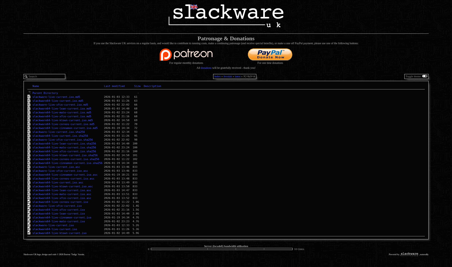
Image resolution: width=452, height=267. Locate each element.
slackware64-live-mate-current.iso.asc (61, 194)
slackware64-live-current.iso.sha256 (60, 135)
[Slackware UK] (226, 16)
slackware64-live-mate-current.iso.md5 (61, 112)
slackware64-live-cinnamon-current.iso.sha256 (67, 163)
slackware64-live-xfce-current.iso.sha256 (64, 151)
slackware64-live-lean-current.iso (58, 213)
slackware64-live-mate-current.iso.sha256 (64, 147)
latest (237, 76)
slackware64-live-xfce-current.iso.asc (61, 198)
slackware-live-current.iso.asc (56, 167)
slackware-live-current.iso (53, 225)
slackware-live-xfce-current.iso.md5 (60, 104)
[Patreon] (186, 59)
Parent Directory (45, 93)
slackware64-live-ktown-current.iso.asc (62, 186)
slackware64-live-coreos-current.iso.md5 (63, 124)
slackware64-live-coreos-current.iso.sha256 (65, 159)
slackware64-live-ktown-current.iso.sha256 (65, 155)
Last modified (114, 86)
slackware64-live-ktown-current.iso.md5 (62, 120)
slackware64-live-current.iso (54, 229)
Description (152, 86)
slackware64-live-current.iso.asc (57, 182)
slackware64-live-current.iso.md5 (57, 100)
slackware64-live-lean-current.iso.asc (61, 190)
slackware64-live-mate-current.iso (58, 221)
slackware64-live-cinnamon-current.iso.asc (65, 174)
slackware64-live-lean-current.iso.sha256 (64, 143)
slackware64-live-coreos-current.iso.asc (63, 178)
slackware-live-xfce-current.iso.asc (60, 170)
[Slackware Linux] (409, 255)
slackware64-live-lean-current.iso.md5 (61, 108)
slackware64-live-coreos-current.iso (60, 202)
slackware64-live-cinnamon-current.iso (61, 217)
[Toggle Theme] (425, 76)
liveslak (228, 76)
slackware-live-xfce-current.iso (57, 205)
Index (217, 76)
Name (35, 86)
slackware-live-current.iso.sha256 (58, 132)
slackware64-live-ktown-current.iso (59, 233)
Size (137, 86)
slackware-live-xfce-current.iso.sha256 (62, 139)
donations (206, 67)
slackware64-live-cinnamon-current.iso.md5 (65, 128)
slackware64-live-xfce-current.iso (58, 209)
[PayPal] (270, 59)
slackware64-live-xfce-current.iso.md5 (61, 116)
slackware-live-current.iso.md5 (56, 96)
